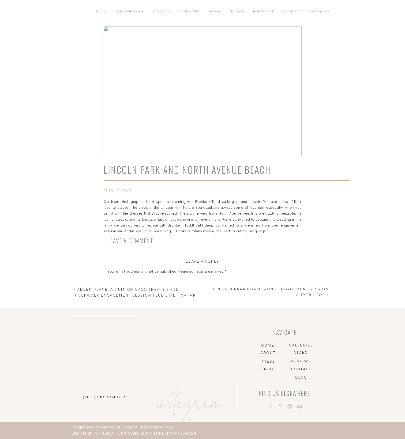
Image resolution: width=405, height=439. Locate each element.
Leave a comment (130, 240)
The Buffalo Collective (174, 433)
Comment (117, 281)
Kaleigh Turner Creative (122, 433)
